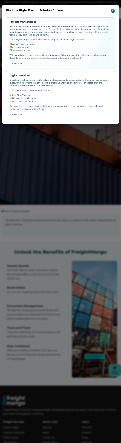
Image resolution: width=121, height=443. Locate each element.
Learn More (15, 63)
